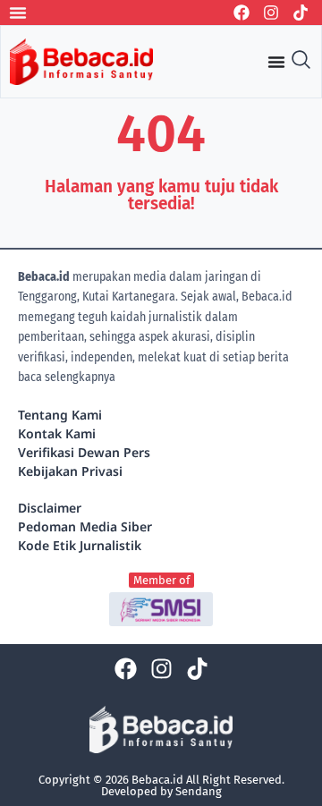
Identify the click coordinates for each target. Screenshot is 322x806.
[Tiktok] (300, 12)
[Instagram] (271, 12)
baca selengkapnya (66, 377)
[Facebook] (241, 12)
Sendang (198, 791)
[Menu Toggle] (18, 12)
